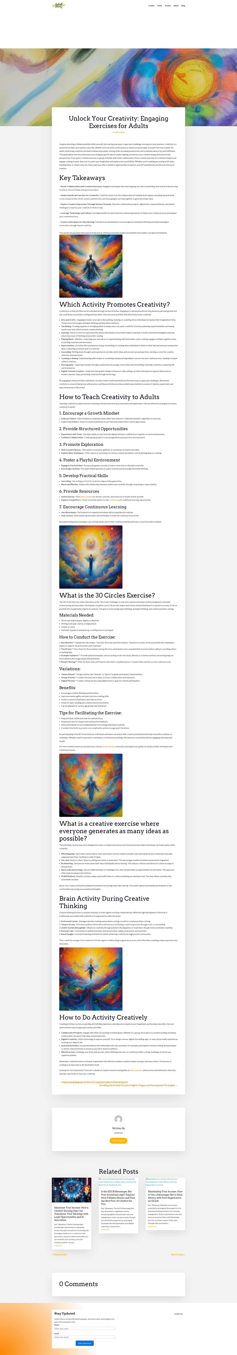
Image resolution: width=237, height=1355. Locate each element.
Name (56, 1325)
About (176, 6)
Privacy (168, 6)
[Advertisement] (118, 30)
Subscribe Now (84, 1343)
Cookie (151, 6)
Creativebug (114, 500)
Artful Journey (86, 496)
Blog (183, 6)
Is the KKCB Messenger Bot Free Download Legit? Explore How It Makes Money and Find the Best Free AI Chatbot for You (118, 1197)
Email (56, 1333)
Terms (159, 6)
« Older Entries (59, 1254)
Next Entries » (178, 1254)
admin (117, 132)
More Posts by (118, 1141)
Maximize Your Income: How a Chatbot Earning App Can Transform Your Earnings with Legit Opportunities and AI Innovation (71, 1213)
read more (58, 1245)
